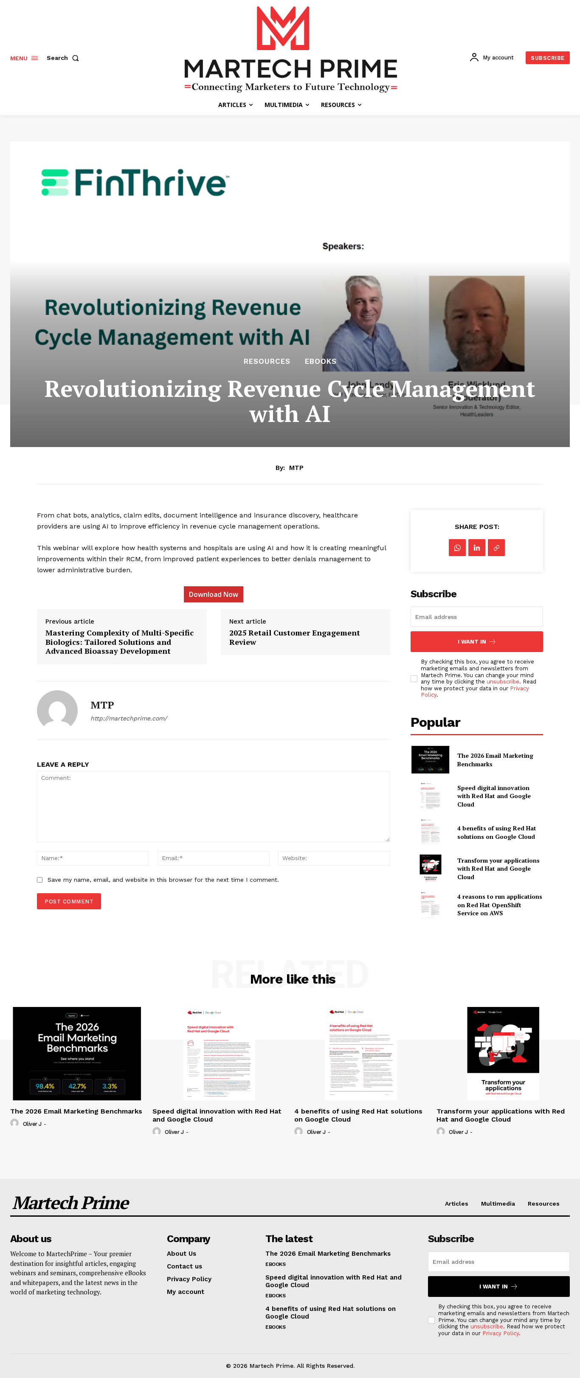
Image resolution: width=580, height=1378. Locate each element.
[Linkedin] (476, 547)
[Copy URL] (496, 547)
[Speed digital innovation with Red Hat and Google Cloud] (430, 796)
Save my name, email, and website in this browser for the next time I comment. (163, 879)
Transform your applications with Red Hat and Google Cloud (498, 868)
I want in (472, 641)
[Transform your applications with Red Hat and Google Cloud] (430, 868)
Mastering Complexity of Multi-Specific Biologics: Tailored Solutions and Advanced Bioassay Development (119, 642)
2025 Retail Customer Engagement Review (294, 637)
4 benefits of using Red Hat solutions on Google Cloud (496, 832)
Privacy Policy (500, 1333)
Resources (267, 361)
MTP (296, 468)
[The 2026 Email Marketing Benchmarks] (430, 759)
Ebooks (321, 361)
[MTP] (57, 710)
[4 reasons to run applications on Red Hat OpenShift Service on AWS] (430, 905)
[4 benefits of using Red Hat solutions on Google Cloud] (430, 832)
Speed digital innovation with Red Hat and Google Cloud (494, 796)
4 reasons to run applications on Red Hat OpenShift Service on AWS (499, 904)
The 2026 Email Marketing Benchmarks (76, 1111)
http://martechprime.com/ (128, 718)
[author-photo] (15, 1123)
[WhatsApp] (457, 547)
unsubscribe (503, 681)
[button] (64, 58)
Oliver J (32, 1124)
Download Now (213, 594)
